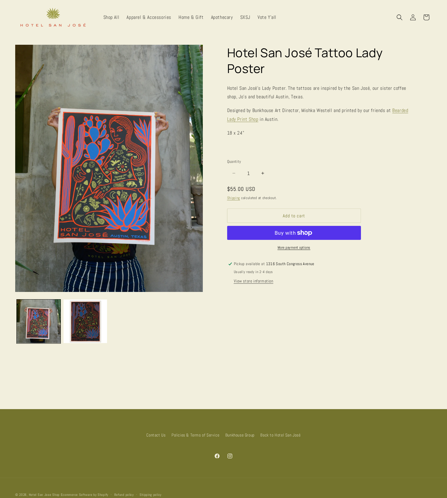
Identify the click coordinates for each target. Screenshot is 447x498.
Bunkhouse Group (240, 435)
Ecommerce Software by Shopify (84, 495)
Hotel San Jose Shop (44, 495)
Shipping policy (150, 495)
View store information (253, 281)
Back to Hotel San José (280, 435)
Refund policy (124, 495)
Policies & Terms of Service (195, 435)
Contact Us (155, 435)
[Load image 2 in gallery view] (85, 321)
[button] (399, 17)
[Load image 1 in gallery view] (39, 321)
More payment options (294, 247)
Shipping (233, 197)
